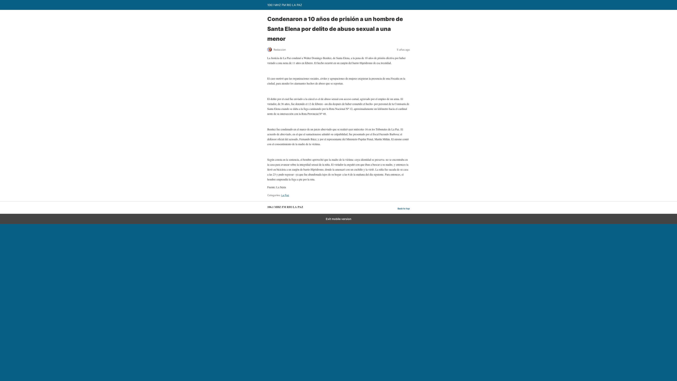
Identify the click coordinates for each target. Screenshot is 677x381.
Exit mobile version (338, 219)
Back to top (404, 208)
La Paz (285, 195)
